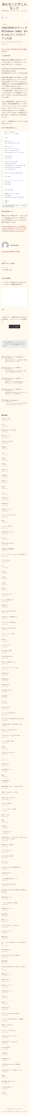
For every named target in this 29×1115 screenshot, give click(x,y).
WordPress (9, 1111)
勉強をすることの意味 (8, 263)
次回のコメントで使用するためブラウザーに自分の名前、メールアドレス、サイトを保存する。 (14, 319)
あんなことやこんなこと (14, 6)
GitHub (12, 206)
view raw (24, 205)
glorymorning (19, 357)
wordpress (5, 24)
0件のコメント (5, 43)
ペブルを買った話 (7, 270)
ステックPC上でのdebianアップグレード (11, 205)
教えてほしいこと (9, 357)
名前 (3, 309)
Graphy (17, 1111)
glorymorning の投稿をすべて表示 (11, 251)
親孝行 (7, 400)
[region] (14, 167)
